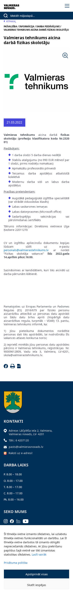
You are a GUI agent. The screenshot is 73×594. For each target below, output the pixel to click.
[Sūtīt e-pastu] (6, 447)
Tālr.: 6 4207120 (19, 440)
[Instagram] (7, 521)
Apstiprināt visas (37, 574)
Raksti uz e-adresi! (21, 453)
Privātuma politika (15, 563)
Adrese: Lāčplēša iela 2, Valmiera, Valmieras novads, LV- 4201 (30, 432)
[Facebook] (6, 367)
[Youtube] (27, 521)
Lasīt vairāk (39, 554)
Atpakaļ (11, 21)
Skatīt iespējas (36, 585)
